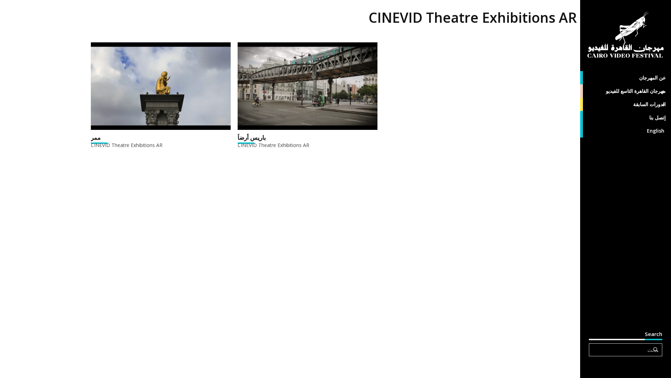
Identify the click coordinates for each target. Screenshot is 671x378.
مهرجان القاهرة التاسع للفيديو (636, 91)
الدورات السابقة (649, 104)
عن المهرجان (652, 77)
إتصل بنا (657, 117)
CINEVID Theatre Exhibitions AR (127, 145)
